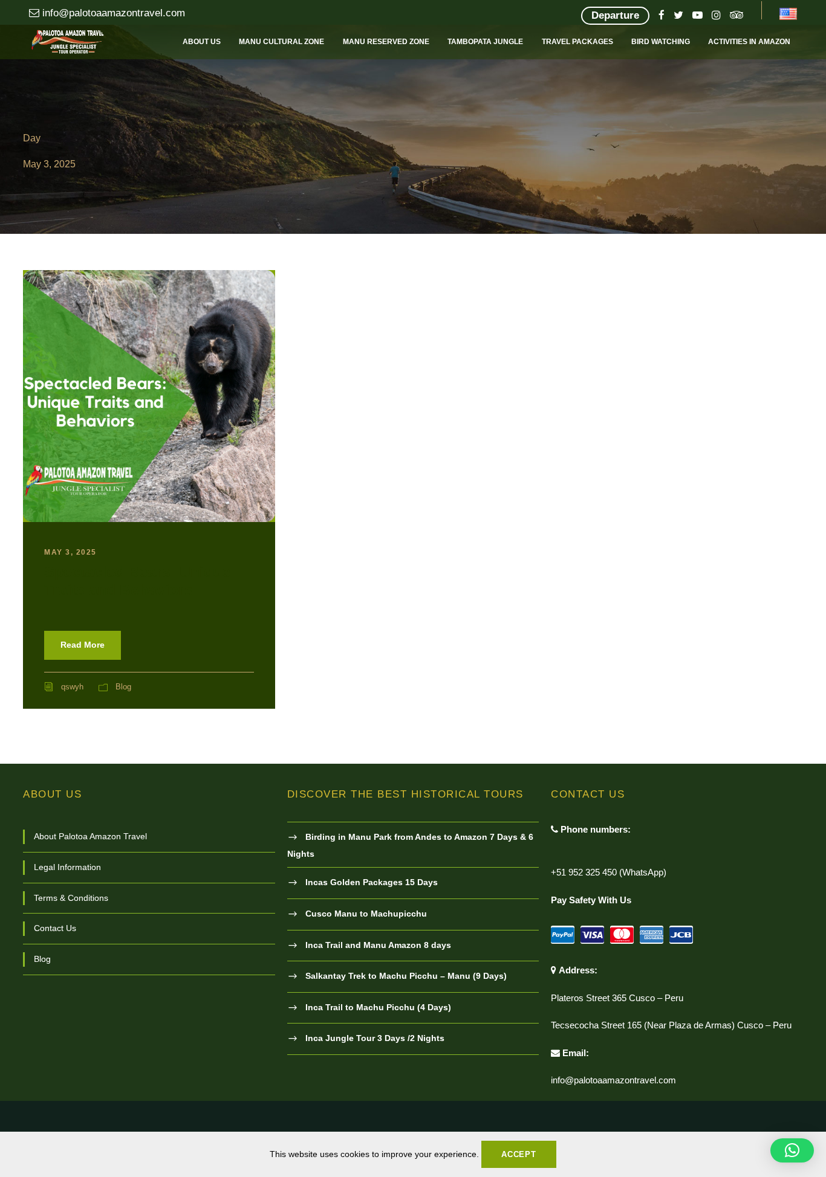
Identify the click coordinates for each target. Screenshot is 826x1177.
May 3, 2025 (70, 552)
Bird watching (660, 41)
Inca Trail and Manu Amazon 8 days (378, 945)
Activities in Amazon (749, 41)
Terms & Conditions (71, 898)
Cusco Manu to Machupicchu (366, 913)
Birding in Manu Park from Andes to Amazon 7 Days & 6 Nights (410, 845)
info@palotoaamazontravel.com (112, 13)
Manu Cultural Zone (281, 41)
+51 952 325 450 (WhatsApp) (608, 872)
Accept (518, 1154)
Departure (615, 15)
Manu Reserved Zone (386, 41)
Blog (123, 686)
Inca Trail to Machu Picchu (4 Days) (378, 1007)
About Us (202, 41)
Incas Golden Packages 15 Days (371, 882)
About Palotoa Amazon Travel (90, 836)
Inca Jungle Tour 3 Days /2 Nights (374, 1038)
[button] (792, 1150)
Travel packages (577, 41)
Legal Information (67, 867)
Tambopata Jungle (485, 41)
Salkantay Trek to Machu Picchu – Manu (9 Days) (406, 976)
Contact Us (55, 928)
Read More (82, 645)
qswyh (72, 686)
